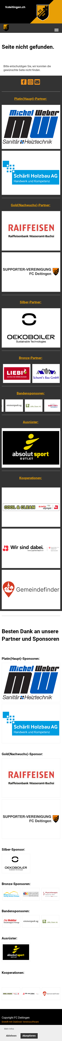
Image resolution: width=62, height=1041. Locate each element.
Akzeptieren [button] (29, 1035)
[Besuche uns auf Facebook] (24, 83)
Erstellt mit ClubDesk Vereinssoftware (20, 1021)
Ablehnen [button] (11, 1035)
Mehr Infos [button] (9, 1029)
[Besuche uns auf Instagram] (30, 83)
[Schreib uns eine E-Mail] (37, 83)
